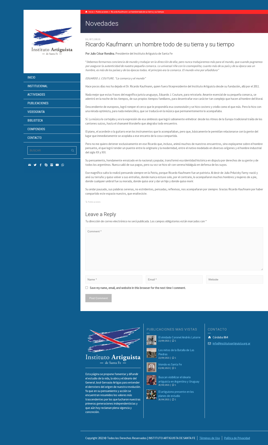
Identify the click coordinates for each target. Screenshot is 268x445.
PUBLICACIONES (37, 103)
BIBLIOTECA (35, 120)
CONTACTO (34, 138)
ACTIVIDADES (36, 94)
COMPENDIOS (36, 129)
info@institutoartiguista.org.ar (231, 343)
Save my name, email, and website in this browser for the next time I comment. (138, 288)
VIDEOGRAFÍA (36, 112)
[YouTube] (57, 165)
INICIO (31, 77)
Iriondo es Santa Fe (170, 364)
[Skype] (46, 165)
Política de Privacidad (237, 438)
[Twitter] (35, 165)
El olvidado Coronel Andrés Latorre (179, 337)
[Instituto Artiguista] (52, 41)
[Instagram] (51, 165)
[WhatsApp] (62, 165)
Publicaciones (94, 202)
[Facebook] (40, 165)
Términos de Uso (209, 438)
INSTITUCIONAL (37, 86)
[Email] (29, 165)
